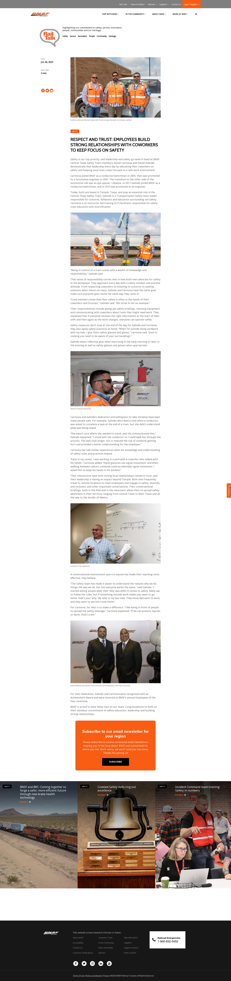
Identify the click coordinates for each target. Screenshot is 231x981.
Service (73, 36)
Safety (65, 36)
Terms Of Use (78, 976)
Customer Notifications (83, 953)
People (92, 36)
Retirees (151, 4)
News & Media (137, 4)
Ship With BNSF (131, 938)
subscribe (115, 762)
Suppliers (163, 4)
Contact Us (176, 4)
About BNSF (158, 14)
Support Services (131, 948)
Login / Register (191, 4)
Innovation (82, 36)
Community (102, 36)
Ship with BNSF (109, 14)
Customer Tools (105, 938)
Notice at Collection (94, 976)
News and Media (105, 948)
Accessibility (78, 943)
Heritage (112, 36)
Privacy (106, 976)
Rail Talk (123, 4)
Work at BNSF (180, 14)
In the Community (135, 14)
